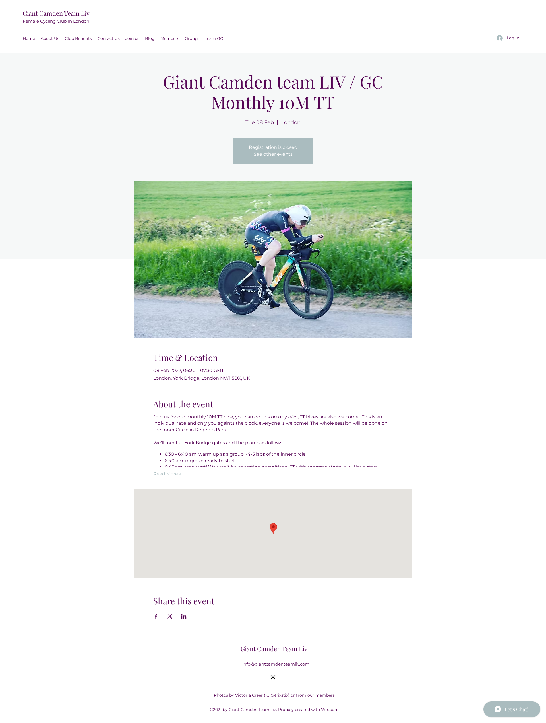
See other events (273, 154)
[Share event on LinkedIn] (184, 616)
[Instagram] (273, 677)
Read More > (167, 473)
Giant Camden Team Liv (56, 13)
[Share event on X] (170, 616)
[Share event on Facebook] (156, 616)
